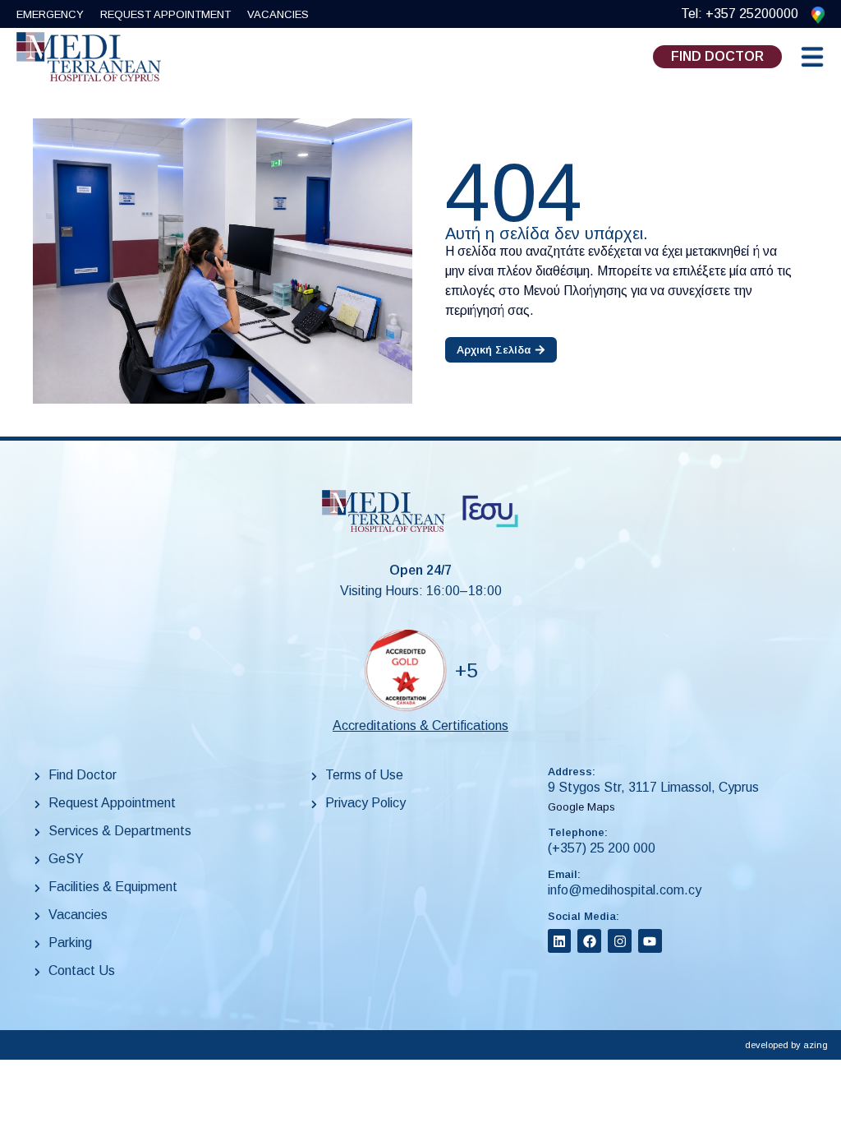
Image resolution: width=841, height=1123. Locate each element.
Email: (564, 874)
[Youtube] (650, 941)
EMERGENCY (50, 14)
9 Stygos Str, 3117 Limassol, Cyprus (653, 787)
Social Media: (583, 916)
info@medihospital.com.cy (624, 890)
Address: (571, 771)
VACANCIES (278, 14)
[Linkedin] (560, 941)
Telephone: (578, 832)
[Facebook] (589, 941)
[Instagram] (620, 941)
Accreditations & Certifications (420, 725)
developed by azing (786, 1045)
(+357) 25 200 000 (601, 848)
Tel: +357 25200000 (739, 14)
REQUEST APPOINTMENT (165, 14)
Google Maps (581, 807)
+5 (466, 670)
